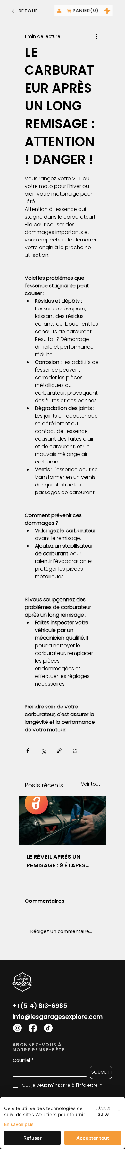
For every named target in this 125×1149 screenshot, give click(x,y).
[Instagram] (17, 1028)
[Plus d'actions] (96, 37)
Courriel (23, 1060)
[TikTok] (48, 1028)
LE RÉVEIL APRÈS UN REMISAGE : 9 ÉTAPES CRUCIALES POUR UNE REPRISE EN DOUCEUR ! (58, 861)
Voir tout (90, 784)
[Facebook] (33, 1028)
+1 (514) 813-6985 (40, 1006)
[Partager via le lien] (59, 751)
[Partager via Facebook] (28, 751)
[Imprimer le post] (75, 751)
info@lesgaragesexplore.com (58, 1016)
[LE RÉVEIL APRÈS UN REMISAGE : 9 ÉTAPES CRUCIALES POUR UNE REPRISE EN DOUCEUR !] (62, 820)
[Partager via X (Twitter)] (43, 751)
